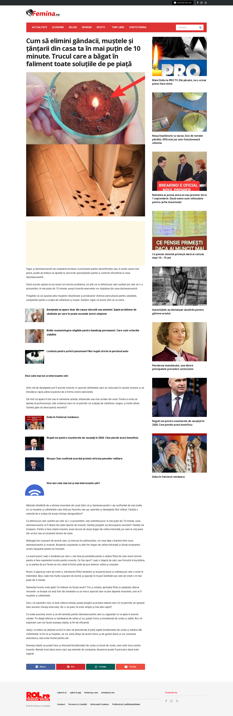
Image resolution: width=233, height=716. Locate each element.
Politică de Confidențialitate (126, 704)
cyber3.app (75, 692)
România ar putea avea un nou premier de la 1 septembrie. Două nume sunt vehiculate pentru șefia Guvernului (179, 198)
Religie (73, 27)
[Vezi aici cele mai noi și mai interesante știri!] (34, 493)
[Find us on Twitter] (206, 3)
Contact (46, 706)
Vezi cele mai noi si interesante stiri (46, 375)
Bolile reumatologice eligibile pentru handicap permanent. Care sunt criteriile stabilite (93, 332)
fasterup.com (91, 692)
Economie (58, 27)
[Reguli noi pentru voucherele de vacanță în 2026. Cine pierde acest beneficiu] (34, 448)
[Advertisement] (85, 243)
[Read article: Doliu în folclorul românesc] (179, 453)
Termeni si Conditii (77, 704)
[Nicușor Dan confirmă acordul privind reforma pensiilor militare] (34, 469)
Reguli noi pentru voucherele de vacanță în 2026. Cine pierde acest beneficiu (92, 437)
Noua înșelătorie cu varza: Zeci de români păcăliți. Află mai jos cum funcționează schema (177, 139)
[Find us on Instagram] (201, 3)
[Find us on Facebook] (197, 3)
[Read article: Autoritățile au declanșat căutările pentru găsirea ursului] (179, 286)
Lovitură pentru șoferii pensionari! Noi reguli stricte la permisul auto (87, 351)
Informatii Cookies (99, 704)
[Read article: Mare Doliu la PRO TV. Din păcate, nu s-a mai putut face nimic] (179, 56)
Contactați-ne (183, 3)
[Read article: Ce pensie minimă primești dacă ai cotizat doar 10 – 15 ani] (179, 230)
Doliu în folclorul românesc (63, 417)
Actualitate (39, 27)
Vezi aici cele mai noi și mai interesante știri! (73, 483)
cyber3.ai (62, 692)
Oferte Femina (137, 27)
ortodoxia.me (108, 692)
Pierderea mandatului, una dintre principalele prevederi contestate (172, 367)
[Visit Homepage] (43, 14)
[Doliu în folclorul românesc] (34, 427)
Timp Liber (118, 27)
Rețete (101, 27)
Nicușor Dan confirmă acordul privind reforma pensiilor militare (85, 458)
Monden (87, 27)
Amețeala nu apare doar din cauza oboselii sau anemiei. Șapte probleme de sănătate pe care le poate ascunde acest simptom (91, 311)
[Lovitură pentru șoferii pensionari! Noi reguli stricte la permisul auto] (34, 361)
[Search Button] (201, 27)
